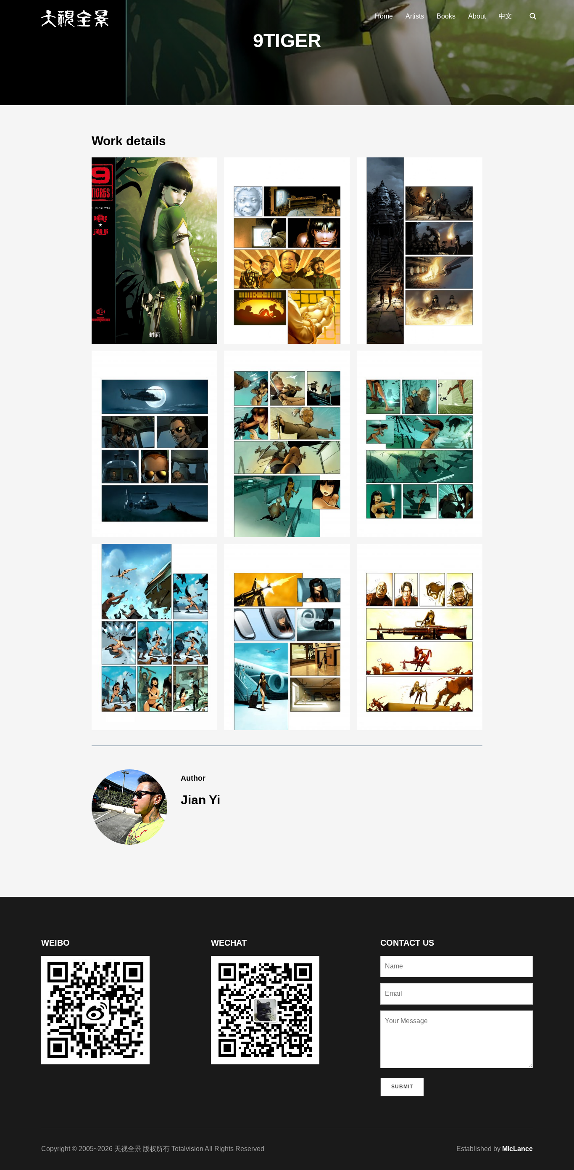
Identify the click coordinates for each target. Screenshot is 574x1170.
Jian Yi (200, 800)
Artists (414, 16)
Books (446, 16)
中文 (505, 16)
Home (384, 16)
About (477, 16)
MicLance (517, 1148)
